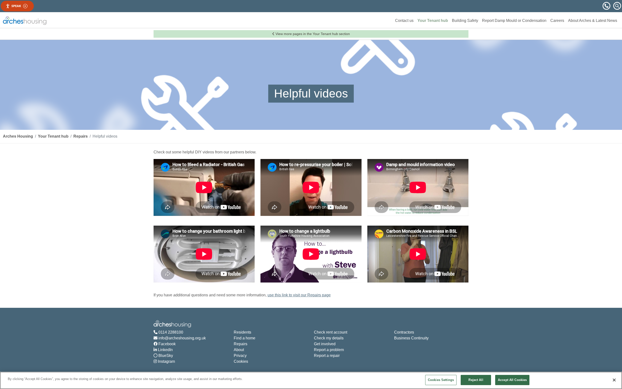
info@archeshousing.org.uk (181, 338)
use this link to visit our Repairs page (299, 295)
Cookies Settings (441, 380)
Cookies (241, 361)
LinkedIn (165, 350)
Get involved (325, 344)
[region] (311, 380)
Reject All (475, 380)
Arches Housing (18, 136)
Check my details (329, 338)
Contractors (404, 332)
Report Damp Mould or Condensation (514, 20)
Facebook (166, 344)
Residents (242, 332)
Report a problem (329, 350)
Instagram (166, 361)
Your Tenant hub (432, 20)
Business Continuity (411, 338)
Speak (16, 6)
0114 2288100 (170, 332)
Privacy (240, 356)
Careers (557, 20)
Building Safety (465, 20)
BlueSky (165, 356)
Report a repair (327, 356)
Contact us (404, 20)
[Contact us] (607, 5)
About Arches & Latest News (592, 20)
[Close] (614, 380)
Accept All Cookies (512, 380)
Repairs (80, 136)
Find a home (244, 338)
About (239, 350)
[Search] (617, 5)
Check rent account (330, 332)
